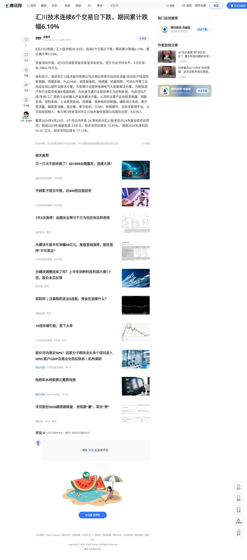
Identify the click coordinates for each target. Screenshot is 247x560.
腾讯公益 (117, 535)
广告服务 (97, 535)
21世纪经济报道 (43, 205)
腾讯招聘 (107, 535)
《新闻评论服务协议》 (81, 432)
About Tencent (53, 535)
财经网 (39, 421)
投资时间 (40, 232)
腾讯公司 (88, 549)
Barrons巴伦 (53, 394)
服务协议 (66, 535)
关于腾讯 (40, 535)
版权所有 (97, 549)
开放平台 (87, 535)
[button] (202, 29)
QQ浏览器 (128, 535)
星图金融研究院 (43, 178)
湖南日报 (40, 313)
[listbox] (92, 288)
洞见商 (39, 286)
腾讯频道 (139, 535)
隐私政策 (76, 535)
